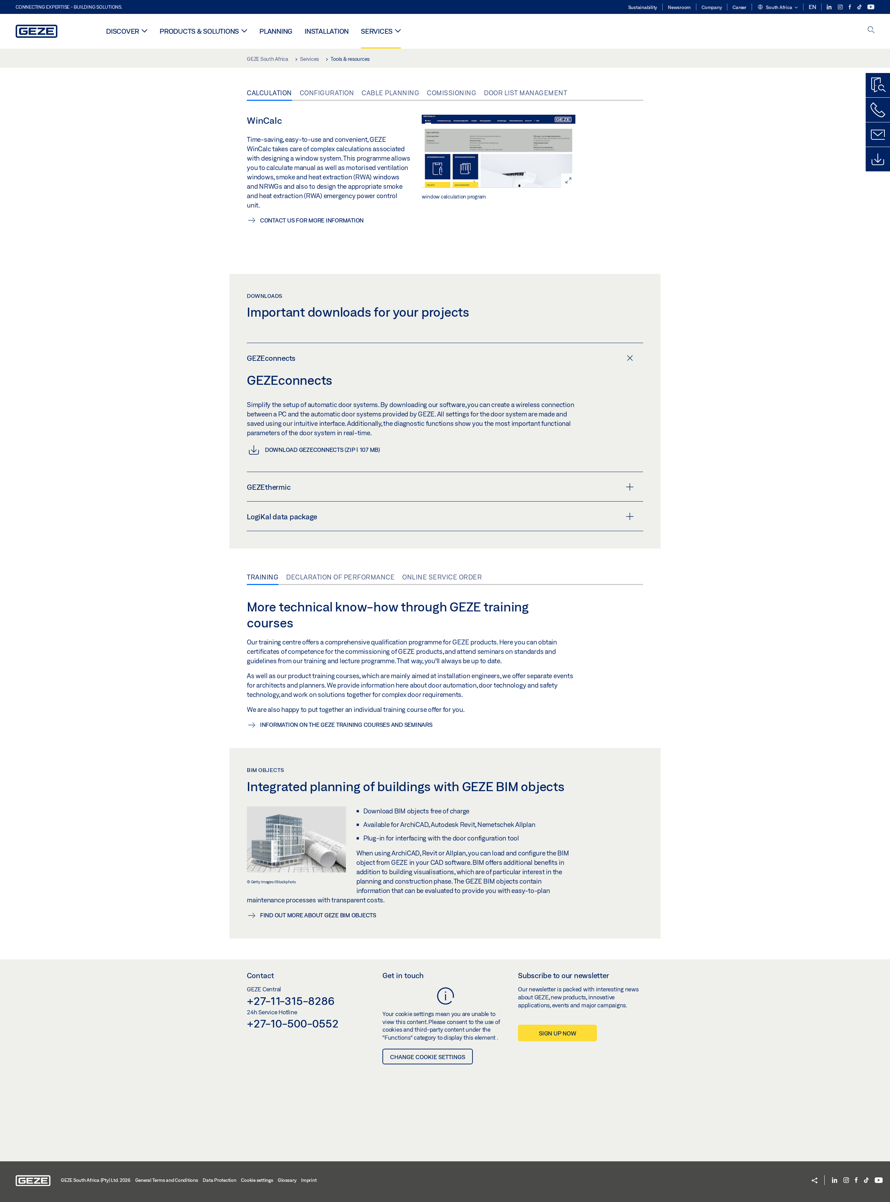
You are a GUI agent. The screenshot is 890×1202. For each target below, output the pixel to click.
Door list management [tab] (525, 93)
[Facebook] (850, 7)
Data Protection (219, 1180)
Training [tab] (262, 577)
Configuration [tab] (327, 93)
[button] (777, 7)
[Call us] (878, 110)
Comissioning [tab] (451, 93)
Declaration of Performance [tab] (340, 577)
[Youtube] (870, 7)
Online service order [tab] (442, 577)
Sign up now (557, 1033)
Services (377, 31)
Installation (327, 31)
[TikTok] (860, 7)
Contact (260, 975)
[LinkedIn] (830, 7)
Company (712, 7)
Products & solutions (199, 31)
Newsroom (679, 7)
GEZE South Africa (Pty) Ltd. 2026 (95, 1180)
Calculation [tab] (269, 93)
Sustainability (642, 7)
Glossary (287, 1180)
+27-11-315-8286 (290, 1000)
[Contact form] (878, 134)
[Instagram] (841, 7)
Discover (122, 31)
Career (739, 7)
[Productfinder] (878, 85)
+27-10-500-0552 (292, 1023)
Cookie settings (257, 1180)
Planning (275, 31)
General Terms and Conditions (166, 1180)
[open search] (871, 30)
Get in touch (403, 975)
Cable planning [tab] (390, 93)
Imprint (308, 1180)
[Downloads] (878, 159)
